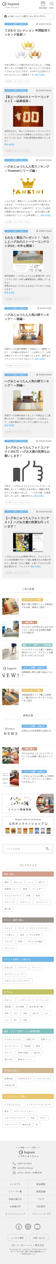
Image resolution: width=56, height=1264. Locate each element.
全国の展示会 (15, 1199)
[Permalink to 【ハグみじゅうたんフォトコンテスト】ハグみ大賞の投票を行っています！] (28, 553)
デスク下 (8, 941)
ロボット (8, 1000)
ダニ (16, 1013)
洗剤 (25, 1020)
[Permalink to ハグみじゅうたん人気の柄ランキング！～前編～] (28, 412)
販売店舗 (40, 1191)
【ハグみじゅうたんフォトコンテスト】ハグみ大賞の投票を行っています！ (26, 522)
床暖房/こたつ (11, 889)
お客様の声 (9, 1085)
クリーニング (42, 1000)
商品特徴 (40, 1184)
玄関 (20, 941)
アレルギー (37, 889)
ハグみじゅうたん (12, 1039)
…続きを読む (45, 215)
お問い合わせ (39, 1237)
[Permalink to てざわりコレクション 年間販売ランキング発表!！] (28, 61)
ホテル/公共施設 (35, 941)
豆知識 (27, 1046)
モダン (43, 1118)
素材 (6, 882)
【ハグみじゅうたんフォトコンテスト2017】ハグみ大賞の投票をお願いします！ (27, 451)
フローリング (10, 1124)
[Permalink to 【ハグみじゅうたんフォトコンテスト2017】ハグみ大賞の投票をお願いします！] (28, 482)
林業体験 (8, 1079)
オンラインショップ (13, 974)
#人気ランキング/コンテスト (18, 81)
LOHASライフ (25, 1079)
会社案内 (40, 1206)
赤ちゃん (18, 882)
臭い (16, 1020)
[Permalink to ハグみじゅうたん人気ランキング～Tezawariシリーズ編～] (28, 197)
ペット (30, 882)
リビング (8, 928)
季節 (25, 889)
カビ (46, 1013)
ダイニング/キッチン (39, 928)
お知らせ (8, 967)
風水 (6, 1111)
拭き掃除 (20, 1007)
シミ (6, 1020)
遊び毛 (37, 1053)
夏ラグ (42, 882)
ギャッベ (8, 1053)
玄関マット (46, 1039)
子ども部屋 (35, 935)
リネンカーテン (44, 1079)
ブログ (40, 1199)
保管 (6, 1013)
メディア (22, 967)
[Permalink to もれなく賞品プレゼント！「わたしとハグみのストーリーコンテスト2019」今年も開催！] (28, 272)
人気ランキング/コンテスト (17, 981)
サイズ (21, 928)
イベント (36, 967)
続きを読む (40, 75)
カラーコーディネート (24, 1111)
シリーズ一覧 (15, 1191)
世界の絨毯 (23, 1053)
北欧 (33, 1118)
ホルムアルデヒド (12, 895)
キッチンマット (11, 1046)
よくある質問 (17, 1237)
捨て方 (36, 1013)
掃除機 (7, 1007)
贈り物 (7, 909)
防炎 (28, 895)
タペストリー (42, 902)
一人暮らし (9, 935)
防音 (38, 895)
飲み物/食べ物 (36, 1007)
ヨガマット (25, 902)
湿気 (25, 1013)
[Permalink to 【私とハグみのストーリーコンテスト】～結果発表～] (28, 128)
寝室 (22, 935)
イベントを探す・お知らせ (16, 24)
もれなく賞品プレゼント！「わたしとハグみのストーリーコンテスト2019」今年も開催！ (26, 241)
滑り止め (8, 1059)
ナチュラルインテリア (14, 1118)
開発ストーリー (25, 1059)
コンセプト (15, 1184)
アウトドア (9, 902)
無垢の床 (26, 1124)
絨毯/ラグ (31, 1039)
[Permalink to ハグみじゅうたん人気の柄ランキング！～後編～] (28, 345)
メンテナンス (24, 1000)
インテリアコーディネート (39, 1104)
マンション (9, 948)
